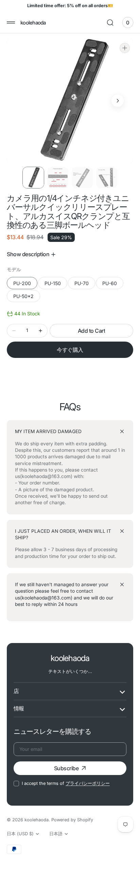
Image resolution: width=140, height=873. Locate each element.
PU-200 (25, 284)
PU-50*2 (26, 297)
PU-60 (112, 284)
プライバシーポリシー (88, 783)
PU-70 (84, 284)
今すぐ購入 (70, 349)
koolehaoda (36, 819)
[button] (11, 22)
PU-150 (56, 284)
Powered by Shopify (72, 819)
